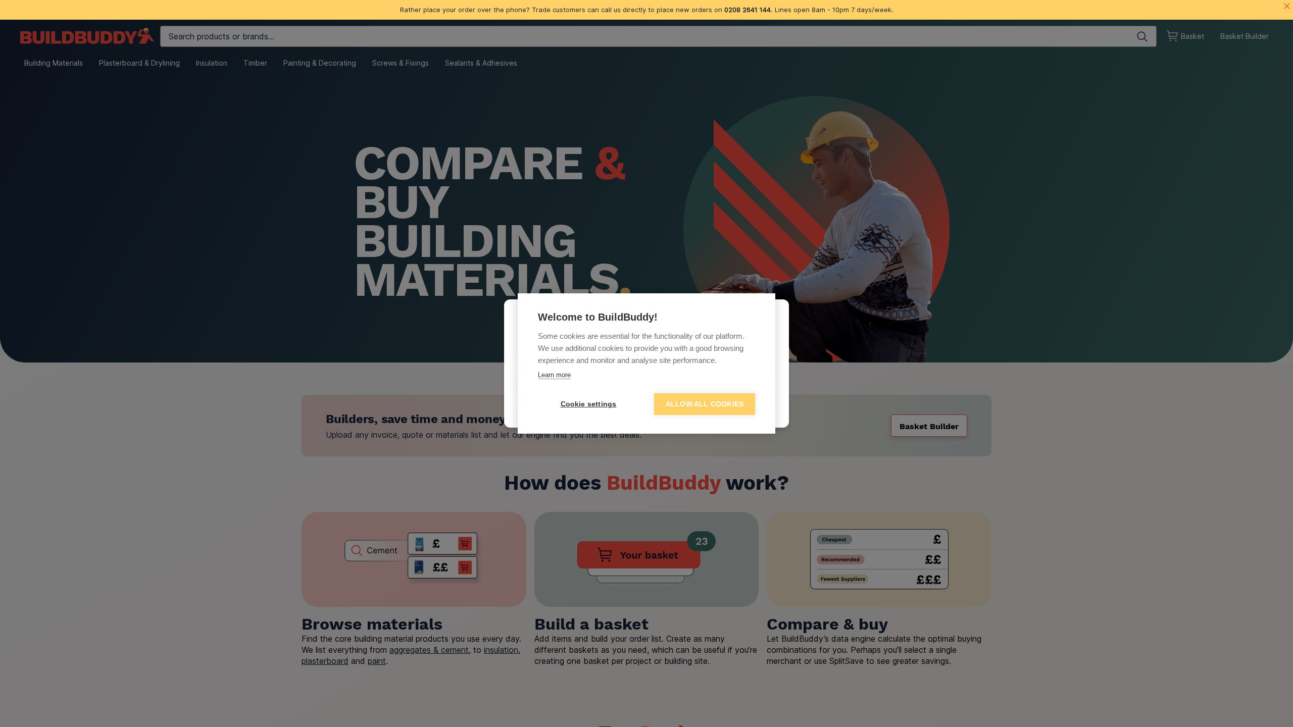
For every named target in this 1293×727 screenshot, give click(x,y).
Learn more (554, 375)
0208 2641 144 (747, 10)
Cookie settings (589, 404)
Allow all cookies (704, 404)
